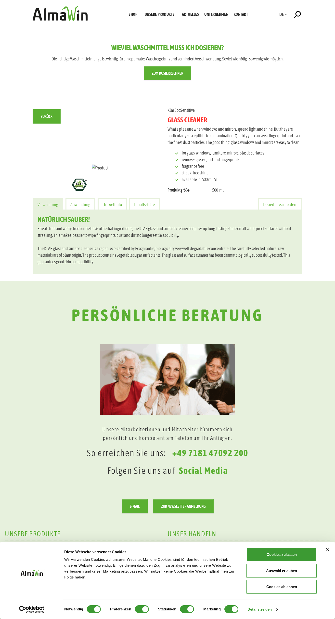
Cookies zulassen (282, 554)
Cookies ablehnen (281, 587)
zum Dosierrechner (167, 73)
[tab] (48, 204)
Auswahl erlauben (281, 571)
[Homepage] (60, 13)
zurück (46, 116)
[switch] (142, 609)
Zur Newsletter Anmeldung (183, 506)
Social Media (203, 470)
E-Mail (135, 506)
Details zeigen (259, 609)
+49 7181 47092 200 (210, 453)
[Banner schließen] (327, 549)
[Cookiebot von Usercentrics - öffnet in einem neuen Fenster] (31, 609)
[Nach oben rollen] (323, 488)
